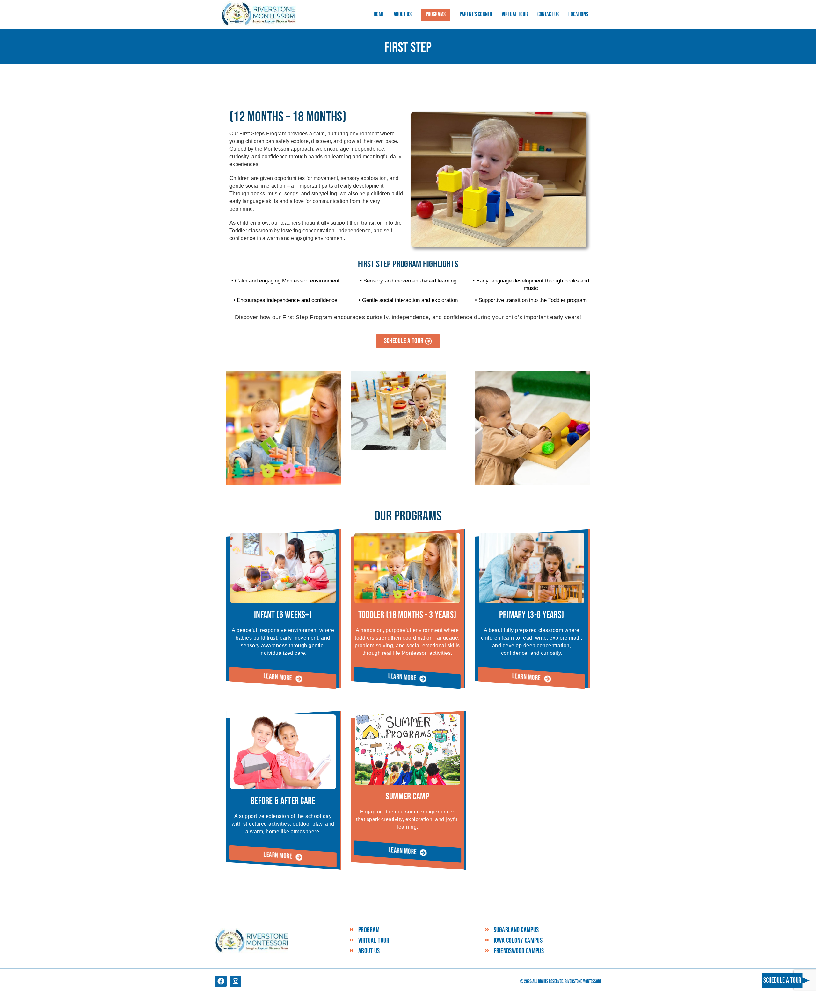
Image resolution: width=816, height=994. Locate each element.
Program (369, 930)
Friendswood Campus (519, 951)
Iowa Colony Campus (518, 941)
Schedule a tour (782, 980)
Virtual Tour (374, 941)
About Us (369, 951)
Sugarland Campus (516, 930)
